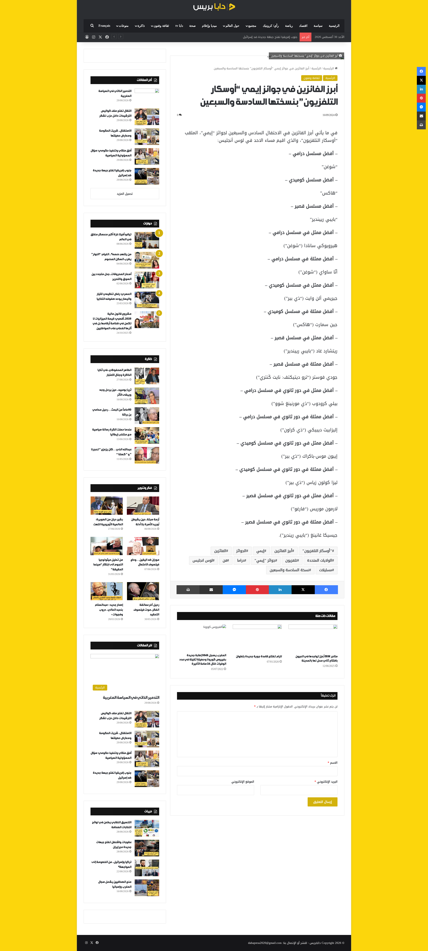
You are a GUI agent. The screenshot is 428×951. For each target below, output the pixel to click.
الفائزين (220, 550)
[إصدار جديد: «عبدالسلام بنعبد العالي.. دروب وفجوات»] (107, 591)
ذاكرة (141, 25)
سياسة (318, 25)
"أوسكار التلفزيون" (317, 550)
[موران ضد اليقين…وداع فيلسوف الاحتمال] (143, 546)
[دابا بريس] (214, 7)
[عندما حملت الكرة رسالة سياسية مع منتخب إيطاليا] (147, 435)
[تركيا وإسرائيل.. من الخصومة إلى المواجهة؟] (147, 868)
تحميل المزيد (125, 193)
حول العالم (232, 25)
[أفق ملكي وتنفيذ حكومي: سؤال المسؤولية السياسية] (147, 156)
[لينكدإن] (280, 589)
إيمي (260, 550)
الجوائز (241, 550)
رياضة (289, 25)
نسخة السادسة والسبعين (289, 569)
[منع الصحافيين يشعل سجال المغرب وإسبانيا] (147, 887)
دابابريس (315, 943)
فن (225, 560)
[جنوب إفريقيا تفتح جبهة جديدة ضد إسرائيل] (147, 176)
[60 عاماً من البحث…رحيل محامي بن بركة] (147, 415)
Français (104, 25)
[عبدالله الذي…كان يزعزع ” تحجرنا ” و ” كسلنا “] (147, 455)
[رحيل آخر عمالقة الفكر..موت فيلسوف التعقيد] (143, 591)
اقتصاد (303, 25)
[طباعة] (188, 589)
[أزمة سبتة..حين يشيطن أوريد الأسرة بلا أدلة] (143, 505)
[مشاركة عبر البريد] (211, 589)
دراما (240, 560)
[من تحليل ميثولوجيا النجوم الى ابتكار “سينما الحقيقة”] (107, 546)
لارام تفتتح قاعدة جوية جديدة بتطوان (259, 656)
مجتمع (252, 25)
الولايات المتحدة (319, 560)
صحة (192, 25)
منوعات (124, 25)
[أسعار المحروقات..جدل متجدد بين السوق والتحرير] (147, 280)
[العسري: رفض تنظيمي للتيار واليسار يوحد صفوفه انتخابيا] (147, 300)
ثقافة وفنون (161, 25)
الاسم (332, 762)
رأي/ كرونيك (271, 25)
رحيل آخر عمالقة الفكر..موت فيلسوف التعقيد (146, 609)
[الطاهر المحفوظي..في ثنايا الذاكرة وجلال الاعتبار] (147, 376)
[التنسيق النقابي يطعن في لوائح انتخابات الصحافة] (147, 828)
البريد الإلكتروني (326, 781)
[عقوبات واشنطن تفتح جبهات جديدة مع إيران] (147, 848)
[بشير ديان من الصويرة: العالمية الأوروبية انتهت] (107, 505)
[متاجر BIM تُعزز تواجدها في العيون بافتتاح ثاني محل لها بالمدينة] (312, 638)
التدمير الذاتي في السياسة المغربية (131, 698)
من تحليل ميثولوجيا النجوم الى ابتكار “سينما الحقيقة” (108, 564)
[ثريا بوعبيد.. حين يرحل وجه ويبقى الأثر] (147, 395)
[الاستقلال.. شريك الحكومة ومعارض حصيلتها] (147, 136)
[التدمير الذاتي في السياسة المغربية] (147, 97)
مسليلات (325, 569)
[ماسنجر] (234, 589)
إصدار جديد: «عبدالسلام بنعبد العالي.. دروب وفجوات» (109, 609)
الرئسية (316, 68)
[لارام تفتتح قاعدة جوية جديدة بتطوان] (257, 638)
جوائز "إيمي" (264, 560)
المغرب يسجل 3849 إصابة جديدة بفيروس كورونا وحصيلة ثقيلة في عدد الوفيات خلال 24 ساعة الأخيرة (202, 660)
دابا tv (179, 25)
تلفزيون (291, 560)
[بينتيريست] (257, 589)
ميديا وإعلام (209, 25)
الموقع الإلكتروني (242, 781)
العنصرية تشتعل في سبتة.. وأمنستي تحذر (270, 37)
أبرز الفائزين (283, 550)
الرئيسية (334, 25)
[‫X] (303, 589)
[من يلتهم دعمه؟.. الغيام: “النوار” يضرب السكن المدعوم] (147, 260)
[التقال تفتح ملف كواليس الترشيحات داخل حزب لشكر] (147, 116)
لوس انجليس (203, 560)
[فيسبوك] (326, 589)
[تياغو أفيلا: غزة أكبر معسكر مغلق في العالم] (147, 240)
